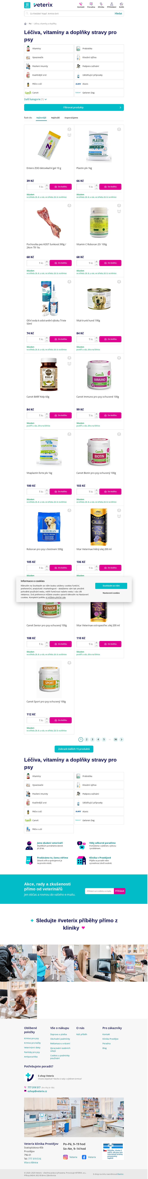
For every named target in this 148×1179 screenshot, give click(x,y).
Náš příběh (81, 1034)
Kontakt (106, 1034)
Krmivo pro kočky (32, 1042)
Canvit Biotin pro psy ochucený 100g (96, 473)
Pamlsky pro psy (32, 1052)
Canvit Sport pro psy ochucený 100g (46, 701)
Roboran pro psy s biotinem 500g (45, 549)
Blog (104, 1048)
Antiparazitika (31, 1056)
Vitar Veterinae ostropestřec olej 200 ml (98, 625)
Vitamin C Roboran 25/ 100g (91, 244)
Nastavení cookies (111, 593)
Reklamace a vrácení (60, 1043)
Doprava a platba (58, 1034)
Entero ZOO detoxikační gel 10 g (44, 168)
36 (115, 739)
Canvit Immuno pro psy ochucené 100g (97, 396)
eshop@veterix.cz (37, 1091)
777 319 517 (34, 1087)
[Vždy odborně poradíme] (100, 846)
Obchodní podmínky (60, 1038)
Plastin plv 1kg (84, 168)
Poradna (106, 1043)
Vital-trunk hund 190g (88, 320)
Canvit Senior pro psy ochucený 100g (47, 625)
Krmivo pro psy (31, 1038)
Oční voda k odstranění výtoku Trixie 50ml (46, 322)
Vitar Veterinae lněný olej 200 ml (94, 549)
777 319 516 (34, 1158)
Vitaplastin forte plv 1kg (39, 473)
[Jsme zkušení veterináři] (48, 846)
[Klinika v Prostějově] (100, 860)
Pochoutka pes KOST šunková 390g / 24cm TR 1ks (46, 246)
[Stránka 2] (121, 739)
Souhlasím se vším (111, 586)
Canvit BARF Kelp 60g (38, 396)
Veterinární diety (32, 1047)
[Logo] (43, 5)
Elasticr (120, 1174)
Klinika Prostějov (110, 1038)
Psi (30, 23)
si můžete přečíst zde (56, 597)
